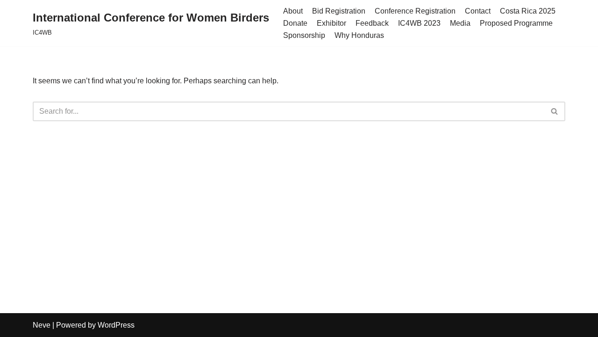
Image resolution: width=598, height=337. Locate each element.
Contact (478, 11)
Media (460, 23)
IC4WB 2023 (419, 23)
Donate (295, 23)
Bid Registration (338, 11)
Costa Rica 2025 (527, 11)
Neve (41, 325)
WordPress (116, 325)
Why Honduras (359, 35)
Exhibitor (331, 23)
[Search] (554, 111)
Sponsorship (304, 35)
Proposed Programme (516, 23)
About (293, 11)
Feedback (372, 23)
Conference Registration (415, 11)
